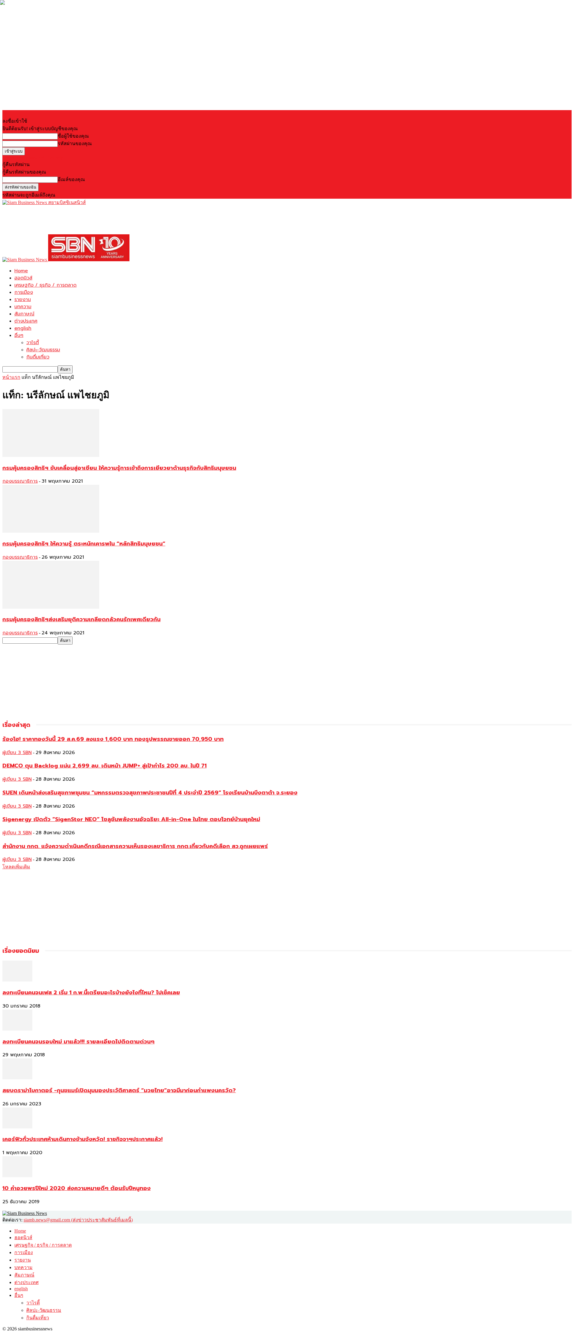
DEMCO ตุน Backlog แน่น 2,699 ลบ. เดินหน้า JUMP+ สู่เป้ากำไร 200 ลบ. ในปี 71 (104, 766)
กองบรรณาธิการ (20, 481)
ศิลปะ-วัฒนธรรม (43, 349)
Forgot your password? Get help (32, 157)
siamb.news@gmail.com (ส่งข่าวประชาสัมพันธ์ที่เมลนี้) (78, 1219)
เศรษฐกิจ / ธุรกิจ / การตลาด (45, 285)
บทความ (22, 306)
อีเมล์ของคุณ (71, 179)
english (22, 328)
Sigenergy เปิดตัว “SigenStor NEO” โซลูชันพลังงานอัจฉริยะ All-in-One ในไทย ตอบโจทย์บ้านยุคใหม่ (131, 819)
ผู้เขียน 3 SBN (17, 752)
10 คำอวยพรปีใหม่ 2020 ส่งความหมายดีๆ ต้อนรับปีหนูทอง (76, 1188)
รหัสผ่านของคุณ (75, 143)
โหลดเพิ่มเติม (16, 866)
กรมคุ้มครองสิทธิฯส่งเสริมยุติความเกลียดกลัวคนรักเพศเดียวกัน (81, 619)
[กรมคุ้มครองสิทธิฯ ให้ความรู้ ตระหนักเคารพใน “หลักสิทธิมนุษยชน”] (50, 531)
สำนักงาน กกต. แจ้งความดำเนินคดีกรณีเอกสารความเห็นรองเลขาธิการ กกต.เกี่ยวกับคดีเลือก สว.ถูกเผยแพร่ (135, 846)
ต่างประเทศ (25, 321)
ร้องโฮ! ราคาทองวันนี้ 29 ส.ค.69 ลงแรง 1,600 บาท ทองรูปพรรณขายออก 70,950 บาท (113, 739)
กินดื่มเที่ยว (37, 357)
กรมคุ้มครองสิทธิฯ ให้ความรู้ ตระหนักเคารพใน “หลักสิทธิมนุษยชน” (83, 544)
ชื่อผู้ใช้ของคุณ (73, 136)
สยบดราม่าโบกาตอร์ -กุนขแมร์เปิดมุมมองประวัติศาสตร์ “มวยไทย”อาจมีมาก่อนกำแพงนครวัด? (119, 1090)
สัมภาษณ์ (24, 313)
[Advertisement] (111, 219)
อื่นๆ (18, 335)
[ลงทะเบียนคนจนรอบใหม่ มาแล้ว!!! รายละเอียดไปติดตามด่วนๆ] (17, 1028)
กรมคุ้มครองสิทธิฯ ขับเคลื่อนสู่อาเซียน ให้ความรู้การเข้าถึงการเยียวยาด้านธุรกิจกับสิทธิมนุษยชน (119, 468)
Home (21, 270)
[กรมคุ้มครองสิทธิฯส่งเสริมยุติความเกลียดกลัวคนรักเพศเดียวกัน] (50, 607)
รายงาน (22, 299)
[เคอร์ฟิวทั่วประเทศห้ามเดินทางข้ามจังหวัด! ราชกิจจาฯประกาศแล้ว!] (17, 1126)
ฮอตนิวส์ (23, 278)
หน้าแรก (11, 377)
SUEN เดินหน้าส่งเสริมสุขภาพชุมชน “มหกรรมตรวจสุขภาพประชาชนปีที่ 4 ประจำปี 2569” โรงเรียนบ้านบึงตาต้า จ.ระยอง (149, 792)
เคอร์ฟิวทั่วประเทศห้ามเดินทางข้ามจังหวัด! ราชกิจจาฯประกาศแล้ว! (82, 1139)
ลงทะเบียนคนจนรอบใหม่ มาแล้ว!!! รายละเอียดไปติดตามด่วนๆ (78, 1041)
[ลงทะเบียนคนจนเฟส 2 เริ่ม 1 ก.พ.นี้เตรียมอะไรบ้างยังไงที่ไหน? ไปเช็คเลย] (17, 979)
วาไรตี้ (32, 342)
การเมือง (23, 292)
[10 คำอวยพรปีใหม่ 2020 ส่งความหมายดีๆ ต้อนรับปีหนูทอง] (17, 1175)
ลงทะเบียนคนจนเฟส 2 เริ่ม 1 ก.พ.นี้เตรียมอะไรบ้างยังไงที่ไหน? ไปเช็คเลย (91, 992)
